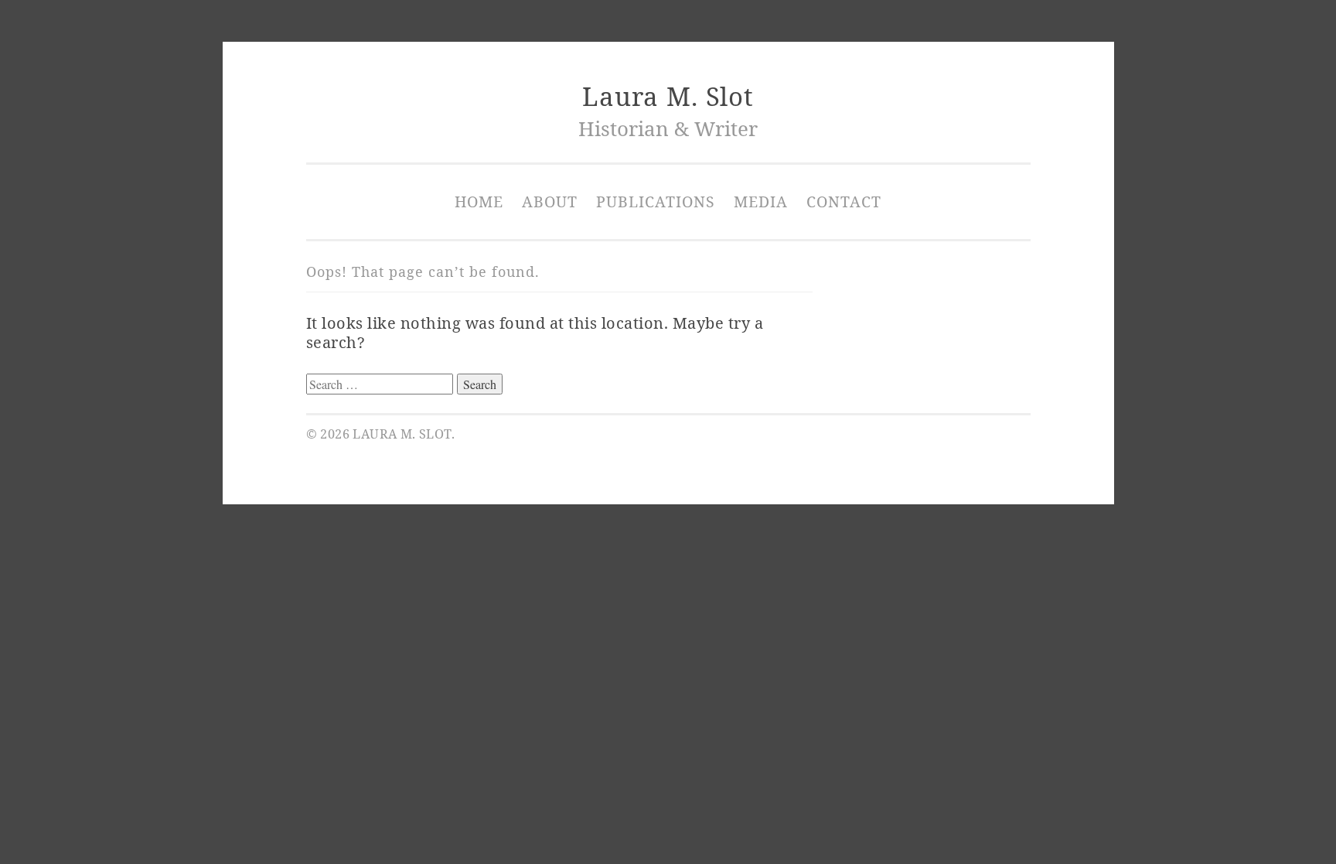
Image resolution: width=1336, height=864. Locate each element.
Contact (843, 201)
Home (479, 201)
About (550, 201)
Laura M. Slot (668, 96)
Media (761, 201)
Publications (655, 201)
